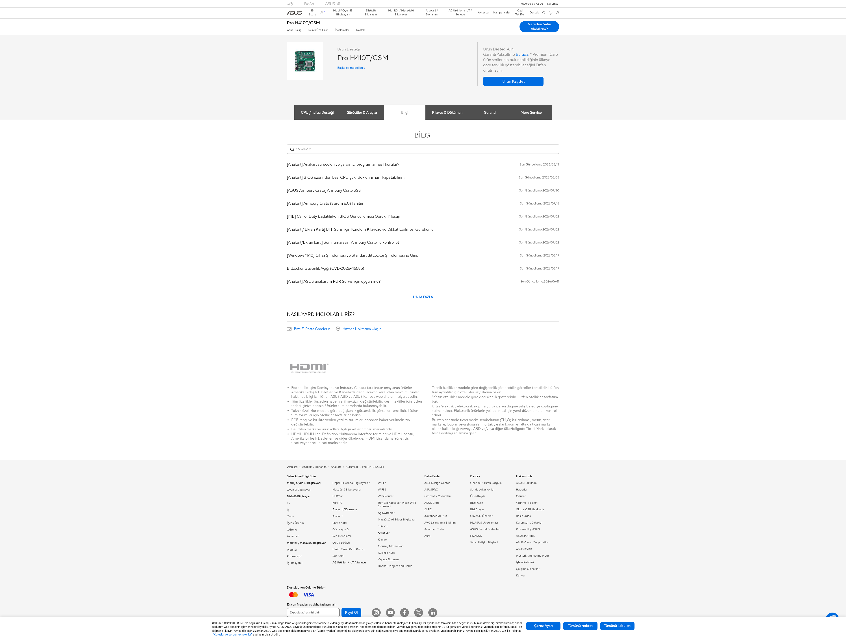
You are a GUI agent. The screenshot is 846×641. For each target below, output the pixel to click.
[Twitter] (418, 612)
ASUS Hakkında (526, 483)
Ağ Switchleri (386, 513)
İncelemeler (342, 30)
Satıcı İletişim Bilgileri (484, 542)
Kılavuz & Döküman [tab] (447, 112)
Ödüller (521, 496)
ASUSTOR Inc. (525, 536)
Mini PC (337, 503)
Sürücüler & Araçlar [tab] (362, 112)
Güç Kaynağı (340, 529)
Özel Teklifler (520, 12)
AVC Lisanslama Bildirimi (440, 522)
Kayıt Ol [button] (351, 612)
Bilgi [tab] (404, 112)
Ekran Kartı (339, 523)
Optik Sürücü (341, 542)
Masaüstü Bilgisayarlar (347, 489)
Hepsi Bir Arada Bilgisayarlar (351, 483)
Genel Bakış (294, 30)
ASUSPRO (431, 489)
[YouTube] (390, 612)
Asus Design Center (437, 483)
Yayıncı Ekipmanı (388, 559)
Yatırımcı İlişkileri (527, 503)
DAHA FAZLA (423, 297)
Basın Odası (523, 516)
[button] (553, 3)
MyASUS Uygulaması (484, 522)
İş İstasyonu (294, 563)
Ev (288, 503)
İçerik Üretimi (295, 523)
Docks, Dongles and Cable (395, 566)
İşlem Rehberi (525, 562)
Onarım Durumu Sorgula (486, 483)
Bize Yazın (476, 503)
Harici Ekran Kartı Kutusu (348, 549)
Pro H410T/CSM (303, 23)
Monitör (292, 550)
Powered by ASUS (531, 4)
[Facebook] (404, 612)
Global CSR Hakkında (530, 509)
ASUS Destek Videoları (485, 529)
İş (288, 510)
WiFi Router (385, 496)
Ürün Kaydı (477, 496)
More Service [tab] (531, 112)
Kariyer (520, 575)
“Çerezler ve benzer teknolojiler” (232, 634)
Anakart (337, 516)
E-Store (312, 12)
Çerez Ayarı (543, 626)
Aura (427, 536)
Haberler (521, 489)
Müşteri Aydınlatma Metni (532, 555)
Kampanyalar (501, 12)
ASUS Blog (431, 503)
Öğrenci (292, 529)
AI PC (428, 509)
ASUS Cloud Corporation (532, 542)
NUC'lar (337, 496)
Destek (360, 30)
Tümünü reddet (580, 626)
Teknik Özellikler (318, 30)
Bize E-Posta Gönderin (312, 329)
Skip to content (289, 13)
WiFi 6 (382, 489)
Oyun (290, 516)
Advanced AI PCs (435, 516)
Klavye (382, 539)
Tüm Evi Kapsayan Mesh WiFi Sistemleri (397, 504)
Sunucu (382, 526)
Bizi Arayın (477, 509)
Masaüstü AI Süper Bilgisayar (397, 519)
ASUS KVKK (524, 549)
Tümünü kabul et (617, 626)
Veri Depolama (342, 536)
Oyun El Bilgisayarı (299, 490)
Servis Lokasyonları (482, 489)
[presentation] (289, 329)
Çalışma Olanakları (528, 569)
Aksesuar (293, 536)
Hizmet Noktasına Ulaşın (362, 329)
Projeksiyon (294, 556)
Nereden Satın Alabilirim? (539, 26)
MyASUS (476, 536)
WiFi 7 (382, 483)
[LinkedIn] (432, 612)
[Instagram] (376, 612)
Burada (522, 54)
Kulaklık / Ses (386, 553)
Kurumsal (352, 467)
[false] (513, 81)
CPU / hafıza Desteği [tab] (317, 112)
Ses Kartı (338, 556)
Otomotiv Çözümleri (437, 496)
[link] (294, 13)
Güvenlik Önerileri (481, 516)
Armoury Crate (434, 529)
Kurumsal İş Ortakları (529, 522)
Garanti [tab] (490, 112)
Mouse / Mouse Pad (391, 546)
